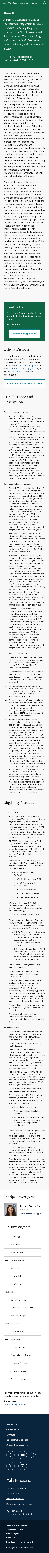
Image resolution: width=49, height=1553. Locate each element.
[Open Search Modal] (44, 3)
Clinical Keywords (17, 1445)
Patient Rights (12, 1534)
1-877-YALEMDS (32, 3)
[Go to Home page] (15, 4)
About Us (11, 1424)
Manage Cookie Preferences (19, 1504)
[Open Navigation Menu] (4, 3)
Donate (10, 1435)
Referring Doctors (17, 1440)
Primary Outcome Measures (16, 412)
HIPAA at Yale (12, 1538)
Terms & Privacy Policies (16, 1525)
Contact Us (12, 1430)
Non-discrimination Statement (19, 1542)
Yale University (12, 1493)
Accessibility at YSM (14, 1529)
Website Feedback (15, 1499)
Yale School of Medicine (17, 1488)
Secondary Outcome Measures (18, 484)
